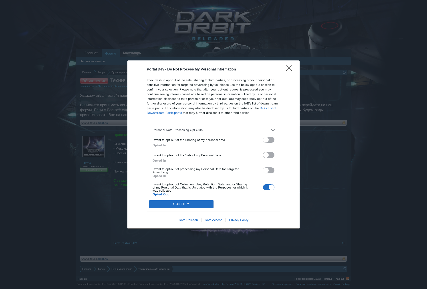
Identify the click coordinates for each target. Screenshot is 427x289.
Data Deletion (188, 220)
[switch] (268, 140)
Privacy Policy (238, 220)
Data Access (213, 220)
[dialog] (213, 144)
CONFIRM (181, 204)
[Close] (290, 69)
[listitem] (213, 130)
